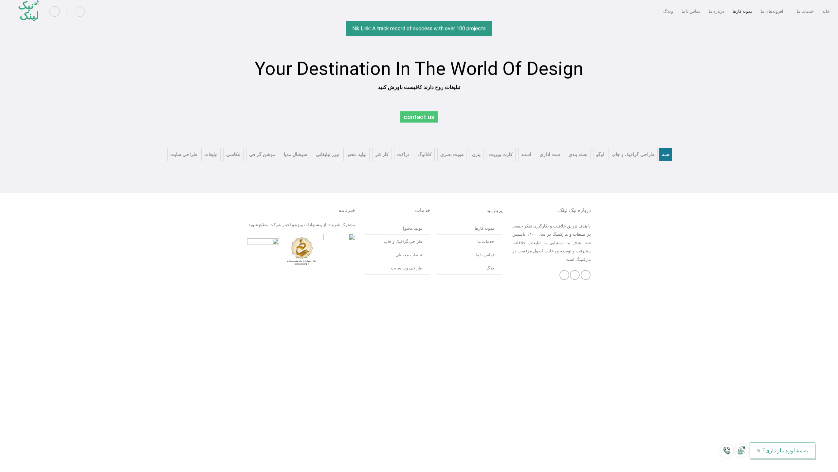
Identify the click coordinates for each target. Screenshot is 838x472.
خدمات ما (805, 11)
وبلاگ (668, 11)
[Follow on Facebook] (586, 275)
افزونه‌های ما (772, 11)
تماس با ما (691, 11)
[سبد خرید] (80, 11)
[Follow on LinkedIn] (564, 275)
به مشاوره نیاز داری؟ (785, 450)
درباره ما (716, 11)
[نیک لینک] (23, 11)
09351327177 (801, 464)
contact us (419, 117)
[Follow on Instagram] (575, 275)
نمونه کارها (742, 11)
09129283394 (817, 464)
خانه (826, 11)
